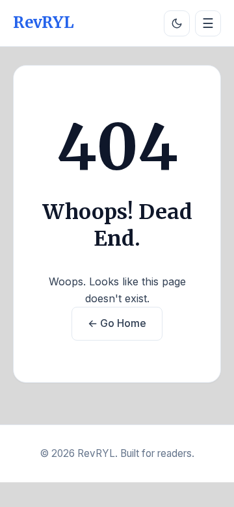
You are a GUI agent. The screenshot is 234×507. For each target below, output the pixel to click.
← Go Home (117, 323)
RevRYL (43, 22)
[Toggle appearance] (177, 23)
